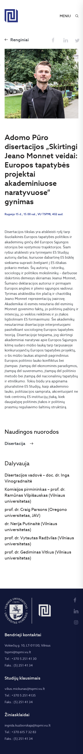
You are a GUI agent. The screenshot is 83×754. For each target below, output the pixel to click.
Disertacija (15, 443)
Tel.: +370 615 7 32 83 (20, 732)
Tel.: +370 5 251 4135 (20, 695)
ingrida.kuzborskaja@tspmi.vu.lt (27, 725)
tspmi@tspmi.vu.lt (18, 652)
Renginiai (19, 39)
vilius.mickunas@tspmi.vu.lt (25, 688)
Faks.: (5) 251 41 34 (19, 665)
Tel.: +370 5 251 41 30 (21, 658)
